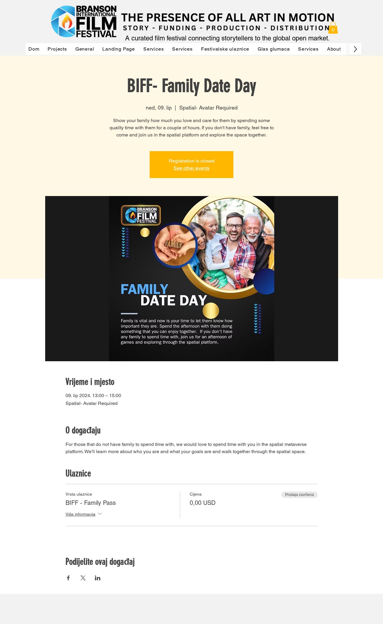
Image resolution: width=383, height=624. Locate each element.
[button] (333, 28)
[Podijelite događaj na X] (83, 578)
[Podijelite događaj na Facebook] (68, 578)
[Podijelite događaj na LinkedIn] (98, 578)
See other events (191, 168)
